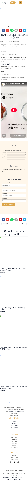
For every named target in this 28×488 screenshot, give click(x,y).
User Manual (14, 427)
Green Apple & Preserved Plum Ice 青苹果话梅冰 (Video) (13, 269)
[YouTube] (14, 462)
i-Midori (14, 445)
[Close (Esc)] (18, 484)
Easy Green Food (14, 447)
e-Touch (14, 441)
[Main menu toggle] (24, 2)
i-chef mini (14, 439)
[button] (13, 2)
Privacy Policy (6, 477)
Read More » (3, 272)
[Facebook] (10, 462)
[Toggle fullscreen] (7, 484)
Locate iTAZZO (14, 457)
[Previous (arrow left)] (2, 487)
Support (14, 423)
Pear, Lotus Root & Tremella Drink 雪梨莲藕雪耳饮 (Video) (13, 348)
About (14, 421)
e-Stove (14, 443)
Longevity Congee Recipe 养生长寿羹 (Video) (12, 309)
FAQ (14, 429)
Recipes (14, 455)
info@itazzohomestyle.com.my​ (16, 411)
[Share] (13, 484)
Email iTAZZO (14, 459)
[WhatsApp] (18, 462)
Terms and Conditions (17, 477)
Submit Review (8, 204)
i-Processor (14, 437)
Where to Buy (14, 425)
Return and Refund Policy (14, 479)
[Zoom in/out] (2, 484)
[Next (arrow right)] (7, 487)
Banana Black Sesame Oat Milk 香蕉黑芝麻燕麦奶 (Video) (13, 387)
